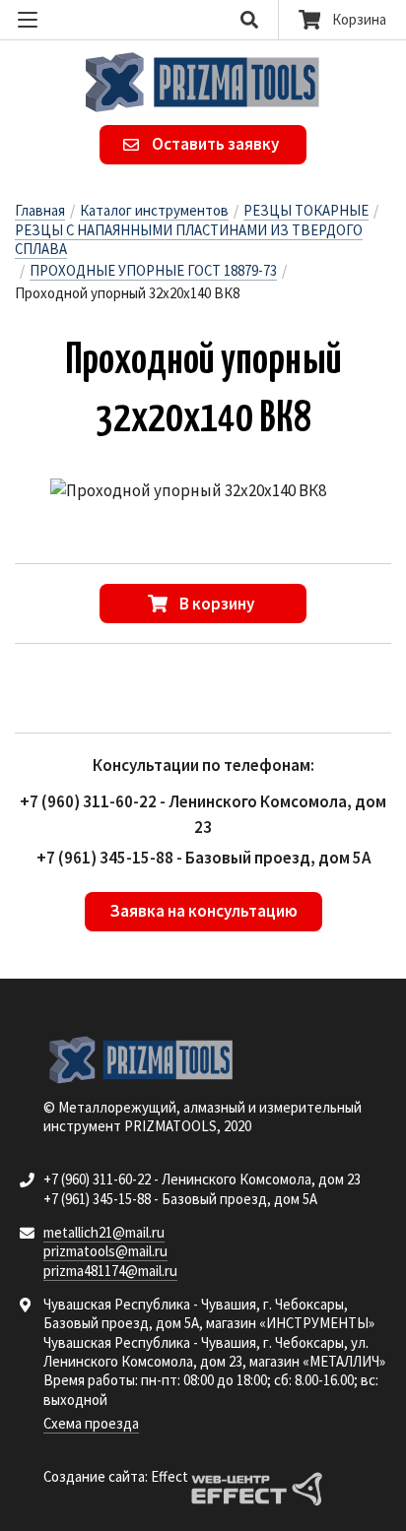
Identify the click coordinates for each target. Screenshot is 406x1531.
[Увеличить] (188, 491)
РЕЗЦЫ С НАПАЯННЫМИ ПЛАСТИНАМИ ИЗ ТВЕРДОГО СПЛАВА (189, 239)
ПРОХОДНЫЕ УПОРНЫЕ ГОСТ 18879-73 (153, 270)
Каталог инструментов (154, 210)
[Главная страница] (203, 82)
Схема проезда (91, 1423)
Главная (40, 210)
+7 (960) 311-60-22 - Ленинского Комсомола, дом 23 (202, 1179)
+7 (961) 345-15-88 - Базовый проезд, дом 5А (203, 857)
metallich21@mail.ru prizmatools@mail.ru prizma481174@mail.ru (110, 1251)
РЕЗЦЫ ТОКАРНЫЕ (306, 210)
